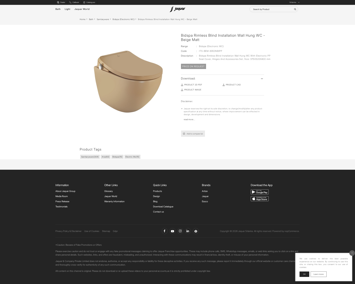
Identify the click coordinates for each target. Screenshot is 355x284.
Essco (205, 201)
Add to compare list (195, 133)
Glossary (108, 191)
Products (157, 191)
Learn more (320, 274)
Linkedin (188, 231)
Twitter (180, 231)
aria (105, 157)
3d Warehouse (196, 231)
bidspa (117, 157)
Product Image (192, 89)
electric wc (132, 157)
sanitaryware (90, 157)
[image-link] (260, 191)
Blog (155, 201)
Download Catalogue (163, 206)
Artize (205, 191)
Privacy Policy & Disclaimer (68, 231)
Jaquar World (82, 9)
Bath (58, 9)
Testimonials (61, 206)
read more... (189, 119)
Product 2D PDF (193, 84)
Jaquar (205, 196)
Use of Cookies (91, 231)
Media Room (61, 196)
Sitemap (106, 231)
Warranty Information (114, 201)
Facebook (165, 231)
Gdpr (115, 231)
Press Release (62, 201)
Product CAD (233, 84)
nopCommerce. (292, 231)
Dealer (62, 2)
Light (67, 9)
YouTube (172, 231)
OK (304, 274)
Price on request (193, 66)
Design (156, 196)
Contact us (158, 211)
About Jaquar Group (65, 191)
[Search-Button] (295, 9)
